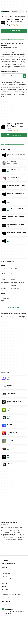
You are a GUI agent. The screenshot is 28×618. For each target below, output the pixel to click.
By (10, 24)
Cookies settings (5, 597)
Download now (15, 31)
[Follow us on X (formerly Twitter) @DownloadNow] (6, 605)
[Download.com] (5, 11)
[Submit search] (10, 11)
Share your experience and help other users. (12, 39)
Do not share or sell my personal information (12, 594)
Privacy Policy (5, 586)
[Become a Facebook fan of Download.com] (3, 605)
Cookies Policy (5, 591)
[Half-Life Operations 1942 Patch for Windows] (3, 23)
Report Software (15, 307)
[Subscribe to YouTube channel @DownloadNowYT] (9, 605)
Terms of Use (5, 589)
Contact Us (4, 576)
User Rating (9, 26)
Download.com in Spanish (8, 578)
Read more (14, 49)
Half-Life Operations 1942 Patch (15, 20)
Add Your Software (6, 573)
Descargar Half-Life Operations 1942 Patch (12, 317)
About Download (5, 571)
